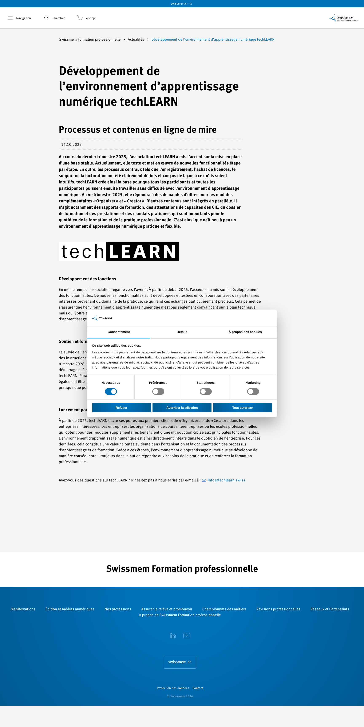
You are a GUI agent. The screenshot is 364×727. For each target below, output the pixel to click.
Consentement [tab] (119, 332)
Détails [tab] (182, 332)
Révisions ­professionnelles (278, 609)
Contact (198, 688)
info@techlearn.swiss (226, 480)
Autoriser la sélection (182, 408)
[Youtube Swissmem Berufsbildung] (187, 636)
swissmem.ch (180, 4)
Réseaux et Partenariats (329, 609)
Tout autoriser (242, 408)
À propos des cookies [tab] (245, 332)
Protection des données (173, 688)
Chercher (58, 18)
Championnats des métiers (224, 609)
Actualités (136, 40)
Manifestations (23, 609)
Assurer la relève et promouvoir (166, 609)
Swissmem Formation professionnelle (90, 40)
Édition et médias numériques (70, 609)
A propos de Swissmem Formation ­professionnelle (180, 615)
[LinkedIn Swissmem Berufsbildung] (173, 636)
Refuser (121, 408)
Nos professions (118, 609)
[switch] (158, 391)
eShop (90, 18)
